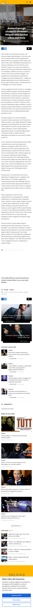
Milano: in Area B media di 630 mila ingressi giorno (18, 558)
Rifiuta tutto (16, 604)
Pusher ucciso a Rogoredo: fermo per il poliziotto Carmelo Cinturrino (13, 517)
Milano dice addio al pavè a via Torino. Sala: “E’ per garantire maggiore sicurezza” (15, 490)
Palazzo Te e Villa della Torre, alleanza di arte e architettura (19, 543)
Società (19, 25)
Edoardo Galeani (24, 41)
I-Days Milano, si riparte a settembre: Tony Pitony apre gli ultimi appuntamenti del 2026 (20, 367)
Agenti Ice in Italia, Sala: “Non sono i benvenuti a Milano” (19, 535)
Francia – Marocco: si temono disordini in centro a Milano (19, 550)
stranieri (21, 292)
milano (16, 292)
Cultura (13, 25)
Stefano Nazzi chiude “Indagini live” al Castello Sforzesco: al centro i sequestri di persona (19, 380)
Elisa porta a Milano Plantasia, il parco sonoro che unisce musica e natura (19, 354)
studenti (26, 292)
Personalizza (16, 600)
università (4, 294)
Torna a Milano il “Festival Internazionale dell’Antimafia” (14, 436)
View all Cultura (15, 526)
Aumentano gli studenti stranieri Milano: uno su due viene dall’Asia (15, 280)
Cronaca (10, 376)
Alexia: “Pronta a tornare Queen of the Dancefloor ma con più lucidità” (13, 463)
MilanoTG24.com (10, 278)
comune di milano (8, 292)
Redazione (13, 358)
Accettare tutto (16, 595)
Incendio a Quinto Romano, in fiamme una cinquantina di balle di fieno (19, 393)
